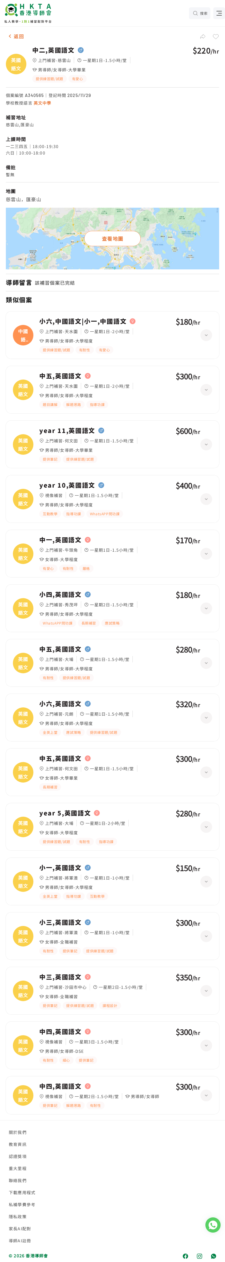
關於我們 (18, 1132)
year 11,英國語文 (67, 431)
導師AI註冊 (20, 1240)
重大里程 (18, 1168)
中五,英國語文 (60, 376)
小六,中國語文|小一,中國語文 (83, 321)
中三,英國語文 (60, 977)
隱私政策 (18, 1216)
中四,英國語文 (60, 1032)
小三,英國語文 (60, 922)
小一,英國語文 (60, 868)
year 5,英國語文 (65, 813)
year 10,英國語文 (67, 485)
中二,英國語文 (53, 50)
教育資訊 (18, 1144)
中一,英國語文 (60, 540)
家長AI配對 (20, 1228)
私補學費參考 (22, 1204)
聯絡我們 (18, 1180)
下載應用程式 (22, 1192)
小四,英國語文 (60, 594)
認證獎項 (18, 1156)
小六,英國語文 (60, 704)
